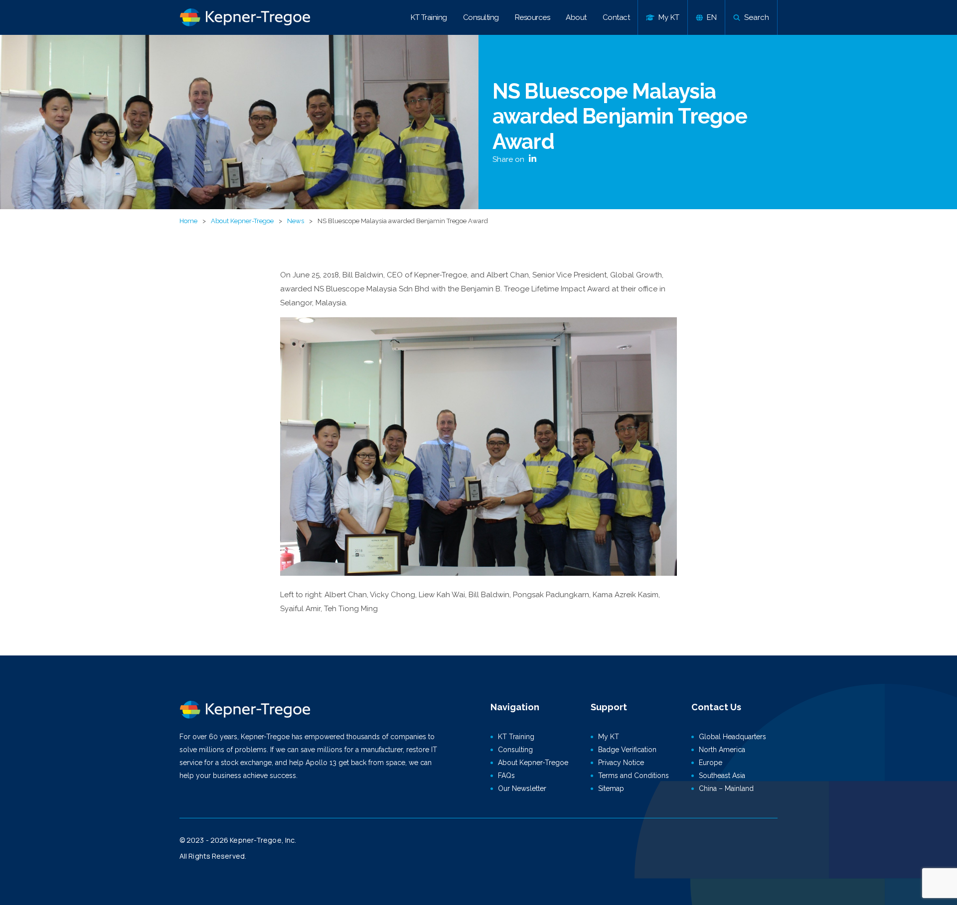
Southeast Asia (722, 775)
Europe (710, 763)
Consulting (481, 17)
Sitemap (611, 788)
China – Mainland (726, 788)
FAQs (506, 775)
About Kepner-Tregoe (242, 221)
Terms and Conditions (633, 775)
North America (722, 750)
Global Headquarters (732, 737)
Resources (532, 17)
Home (188, 221)
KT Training (429, 17)
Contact (616, 17)
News (295, 221)
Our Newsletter (522, 788)
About (576, 17)
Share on (509, 159)
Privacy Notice (621, 763)
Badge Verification (627, 750)
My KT (608, 737)
